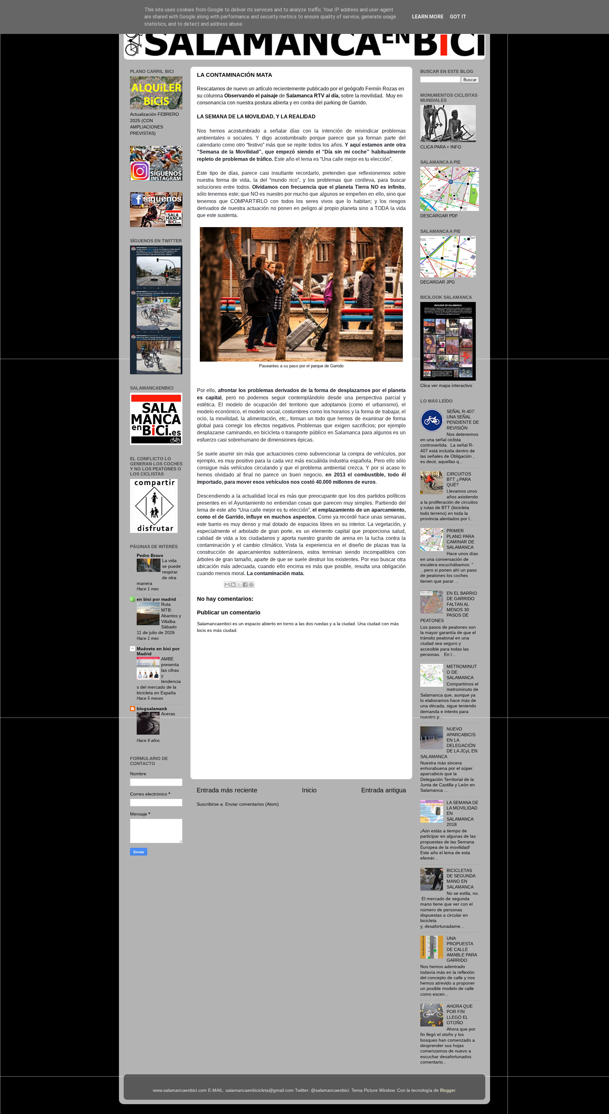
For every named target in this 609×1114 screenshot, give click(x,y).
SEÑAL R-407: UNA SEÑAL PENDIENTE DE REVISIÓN (463, 419)
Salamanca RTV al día (312, 95)
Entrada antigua (383, 790)
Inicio (309, 790)
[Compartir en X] (239, 584)
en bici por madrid (156, 599)
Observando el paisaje (251, 95)
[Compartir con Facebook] (245, 584)
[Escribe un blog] (233, 584)
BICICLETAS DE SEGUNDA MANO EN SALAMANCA (461, 878)
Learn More (427, 17)
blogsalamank (152, 708)
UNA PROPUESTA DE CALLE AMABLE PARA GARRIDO (462, 949)
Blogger (447, 1090)
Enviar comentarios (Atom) (252, 804)
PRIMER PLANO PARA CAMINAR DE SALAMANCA (460, 539)
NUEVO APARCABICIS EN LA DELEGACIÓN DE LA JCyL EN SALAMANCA (448, 742)
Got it (458, 17)
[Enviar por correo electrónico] (227, 584)
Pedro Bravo (150, 555)
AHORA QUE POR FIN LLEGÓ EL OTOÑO (460, 1014)
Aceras (168, 713)
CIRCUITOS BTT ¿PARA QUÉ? (459, 479)
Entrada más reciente (227, 790)
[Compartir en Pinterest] (251, 584)
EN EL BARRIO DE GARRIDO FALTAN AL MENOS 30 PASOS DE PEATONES (448, 607)
